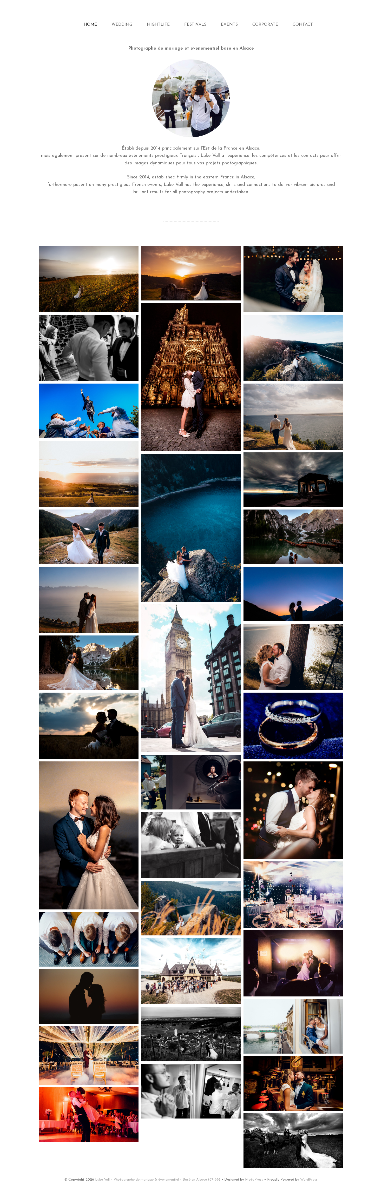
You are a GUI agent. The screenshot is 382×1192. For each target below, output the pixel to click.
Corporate (265, 25)
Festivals (195, 25)
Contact (303, 25)
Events (229, 25)
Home (90, 25)
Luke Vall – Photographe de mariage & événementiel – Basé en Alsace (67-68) (157, 1180)
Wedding (121, 25)
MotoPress (254, 1180)
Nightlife (158, 25)
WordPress (309, 1180)
